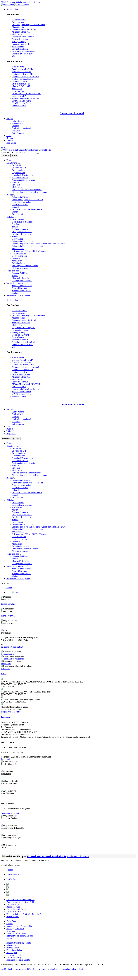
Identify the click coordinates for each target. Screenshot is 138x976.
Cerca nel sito (7, 152)
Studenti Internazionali (21, 290)
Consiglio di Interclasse (22, 234)
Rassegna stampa (19, 41)
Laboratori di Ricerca (21, 197)
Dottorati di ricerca (20, 229)
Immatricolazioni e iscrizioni (24, 29)
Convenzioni (17, 214)
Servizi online (12, 9)
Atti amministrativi (20, 177)
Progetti (15, 212)
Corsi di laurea (18, 219)
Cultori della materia (20, 263)
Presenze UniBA (19, 96)
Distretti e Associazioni (21, 202)
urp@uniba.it (6, 969)
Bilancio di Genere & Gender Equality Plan (25, 914)
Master (15, 227)
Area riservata (18, 67)
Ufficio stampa (12, 904)
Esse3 (8, 135)
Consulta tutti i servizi (72, 113)
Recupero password (20, 44)
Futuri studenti (18, 121)
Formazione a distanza (21, 71)
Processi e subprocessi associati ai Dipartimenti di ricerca (58, 856)
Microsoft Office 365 (21, 32)
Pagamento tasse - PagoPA (23, 37)
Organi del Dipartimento (22, 175)
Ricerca (9, 195)
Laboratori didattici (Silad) (23, 241)
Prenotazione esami (20, 39)
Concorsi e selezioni (15, 955)
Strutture (15, 182)
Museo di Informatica (21, 278)
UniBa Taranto (12, 879)
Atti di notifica (12, 948)
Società (15, 275)
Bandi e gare (11, 952)
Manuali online (18, 27)
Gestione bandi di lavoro (22, 79)
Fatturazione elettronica (16, 933)
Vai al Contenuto (8, 2)
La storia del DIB (19, 168)
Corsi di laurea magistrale (22, 222)
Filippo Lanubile (8, 604)
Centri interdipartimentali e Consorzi (27, 199)
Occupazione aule (19, 256)
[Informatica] (20, 150)
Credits (9, 923)
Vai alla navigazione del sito (28, 2)
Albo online (11, 945)
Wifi (13, 56)
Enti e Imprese (18, 133)
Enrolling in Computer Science (25, 265)
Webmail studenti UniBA (22, 54)
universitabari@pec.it (25, 969)
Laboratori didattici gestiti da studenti (27, 246)
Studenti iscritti (18, 123)
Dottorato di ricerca (20, 204)
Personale (16, 131)
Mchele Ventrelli (8, 616)
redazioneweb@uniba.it (73, 969)
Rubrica (9, 138)
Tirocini (15, 236)
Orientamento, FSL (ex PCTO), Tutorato (29, 251)
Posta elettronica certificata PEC (20, 902)
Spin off (15, 207)
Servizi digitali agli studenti (23, 51)
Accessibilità (26, 926)
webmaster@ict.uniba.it (48, 969)
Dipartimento (12, 163)
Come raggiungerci (20, 170)
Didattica (10, 217)
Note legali (19, 928)
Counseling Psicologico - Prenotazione (28, 24)
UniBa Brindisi (12, 874)
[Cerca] (38, 153)
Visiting (15, 293)
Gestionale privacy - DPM (23, 74)
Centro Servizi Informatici (17, 909)
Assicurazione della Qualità (23, 180)
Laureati (15, 126)
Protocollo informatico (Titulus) (25, 98)
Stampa (9, 870)
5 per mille (10, 938)
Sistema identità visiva (21, 101)
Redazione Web (13, 907)
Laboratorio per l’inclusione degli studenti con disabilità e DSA (38, 244)
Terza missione (12, 271)
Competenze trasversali (22, 231)
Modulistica (17, 34)
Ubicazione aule (19, 253)
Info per (9, 118)
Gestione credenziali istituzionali (25, 76)
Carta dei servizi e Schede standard (27, 189)
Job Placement (18, 248)
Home (9, 160)
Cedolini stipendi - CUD (22, 69)
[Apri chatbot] (2, 974)
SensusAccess (18, 46)
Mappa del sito (12, 926)
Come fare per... (18, 22)
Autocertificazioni (19, 20)
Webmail (10, 140)
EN (5, 147)
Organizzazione (18, 172)
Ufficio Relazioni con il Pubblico (20, 899)
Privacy (9, 928)
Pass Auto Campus (20, 91)
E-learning (10, 931)
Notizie (3, 674)
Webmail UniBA (19, 106)
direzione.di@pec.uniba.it (12, 647)
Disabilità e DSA (13, 912)
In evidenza (5, 717)
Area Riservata (12, 916)
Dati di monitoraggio (15, 957)
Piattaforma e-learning (21, 268)
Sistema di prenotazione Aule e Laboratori (30, 192)
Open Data (11, 921)
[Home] (45, 150)
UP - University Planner (22, 103)
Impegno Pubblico (19, 273)
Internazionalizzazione (15, 283)
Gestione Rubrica (19, 81)
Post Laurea (17, 224)
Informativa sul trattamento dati (19, 936)
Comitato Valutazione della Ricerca (27, 209)
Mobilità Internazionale (22, 285)
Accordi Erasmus (19, 288)
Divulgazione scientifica (22, 280)
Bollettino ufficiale (14, 950)
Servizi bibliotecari (20, 49)
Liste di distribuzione (21, 84)
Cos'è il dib (16, 165)
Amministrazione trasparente (18, 943)
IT (2, 147)
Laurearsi (16, 258)
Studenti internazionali (21, 128)
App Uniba (11, 143)
